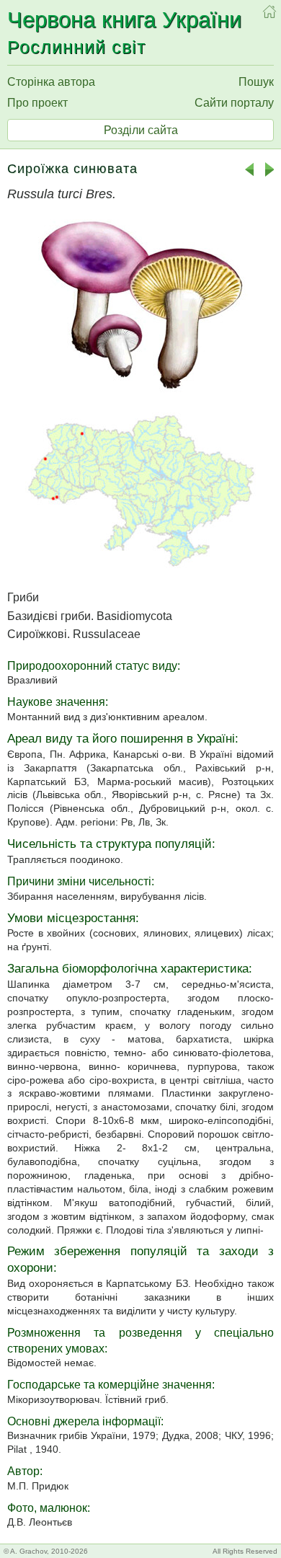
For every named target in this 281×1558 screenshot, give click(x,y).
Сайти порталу (234, 103)
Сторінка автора (51, 82)
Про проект (37, 103)
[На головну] (269, 11)
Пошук (256, 82)
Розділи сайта (141, 130)
